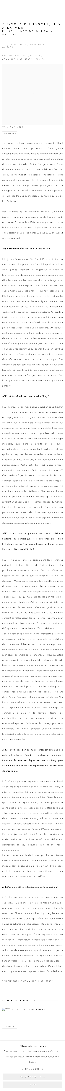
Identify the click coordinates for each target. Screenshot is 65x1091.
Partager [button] (10, 133)
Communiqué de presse (17, 59)
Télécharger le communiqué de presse (27, 981)
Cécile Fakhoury (20, 9)
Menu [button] (60, 9)
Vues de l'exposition (36, 56)
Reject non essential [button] (32, 1077)
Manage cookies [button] (33, 1069)
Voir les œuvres (12, 127)
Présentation (11, 56)
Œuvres (40, 59)
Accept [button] (32, 1085)
